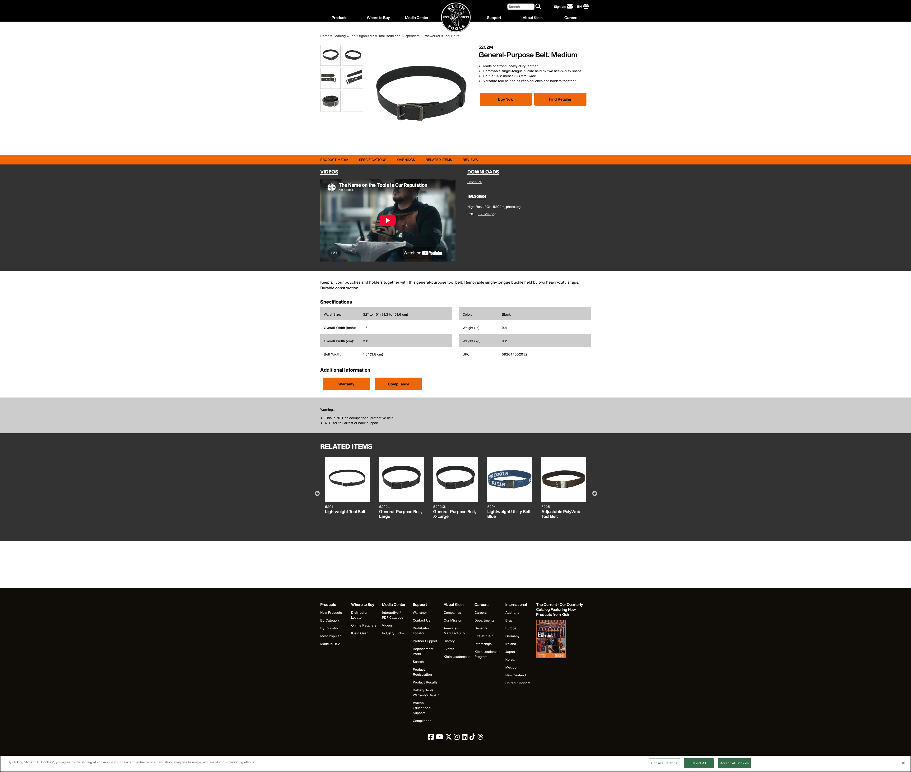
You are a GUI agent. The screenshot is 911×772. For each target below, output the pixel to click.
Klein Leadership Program (487, 654)
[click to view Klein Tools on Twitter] (448, 737)
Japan (510, 651)
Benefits (481, 628)
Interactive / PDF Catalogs (392, 615)
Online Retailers (363, 625)
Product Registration (422, 672)
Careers (571, 17)
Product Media (334, 159)
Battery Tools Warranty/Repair (426, 692)
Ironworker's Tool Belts (441, 35)
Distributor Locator (359, 615)
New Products (331, 612)
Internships (483, 643)
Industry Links (393, 633)
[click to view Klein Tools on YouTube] (439, 737)
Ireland (510, 643)
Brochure (474, 181)
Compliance (398, 384)
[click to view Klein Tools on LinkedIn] (465, 737)
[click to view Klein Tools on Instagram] (457, 737)
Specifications (372, 159)
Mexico (510, 667)
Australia (512, 612)
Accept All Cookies (734, 763)
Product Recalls (425, 682)
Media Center (416, 17)
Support (494, 17)
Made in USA (330, 643)
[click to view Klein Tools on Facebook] (431, 737)
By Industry (329, 628)
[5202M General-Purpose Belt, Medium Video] (344, 101)
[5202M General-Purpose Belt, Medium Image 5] (330, 109)
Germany (512, 635)
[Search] (539, 6)
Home (324, 35)
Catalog (340, 35)
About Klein (533, 17)
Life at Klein (483, 635)
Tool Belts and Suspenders (398, 35)
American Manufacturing (455, 631)
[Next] (594, 493)
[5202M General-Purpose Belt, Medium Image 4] (353, 86)
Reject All (699, 763)
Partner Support (425, 640)
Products (339, 17)
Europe (510, 628)
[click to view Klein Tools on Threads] (480, 737)
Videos (387, 625)
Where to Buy (378, 17)
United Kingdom (517, 682)
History (449, 640)
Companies (452, 612)
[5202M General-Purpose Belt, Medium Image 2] (353, 63)
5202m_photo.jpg (507, 206)
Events (449, 648)
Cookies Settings (664, 763)
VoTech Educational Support (422, 707)
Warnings (406, 159)
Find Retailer (560, 99)
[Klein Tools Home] (456, 17)
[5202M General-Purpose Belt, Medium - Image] (422, 147)
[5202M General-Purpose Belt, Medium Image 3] (330, 86)
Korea (510, 659)
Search (418, 661)
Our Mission (453, 620)
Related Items (439, 159)
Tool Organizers (362, 35)
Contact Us (421, 620)
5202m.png (487, 213)
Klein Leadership (456, 656)
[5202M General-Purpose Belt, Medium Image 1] (330, 63)
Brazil (509, 620)
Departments (484, 620)
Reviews (470, 159)
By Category (330, 620)
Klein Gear (359, 633)
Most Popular (330, 635)
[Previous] (316, 493)
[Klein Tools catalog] (560, 639)
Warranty (346, 384)
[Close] (903, 763)
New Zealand (515, 675)
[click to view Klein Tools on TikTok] (472, 737)
